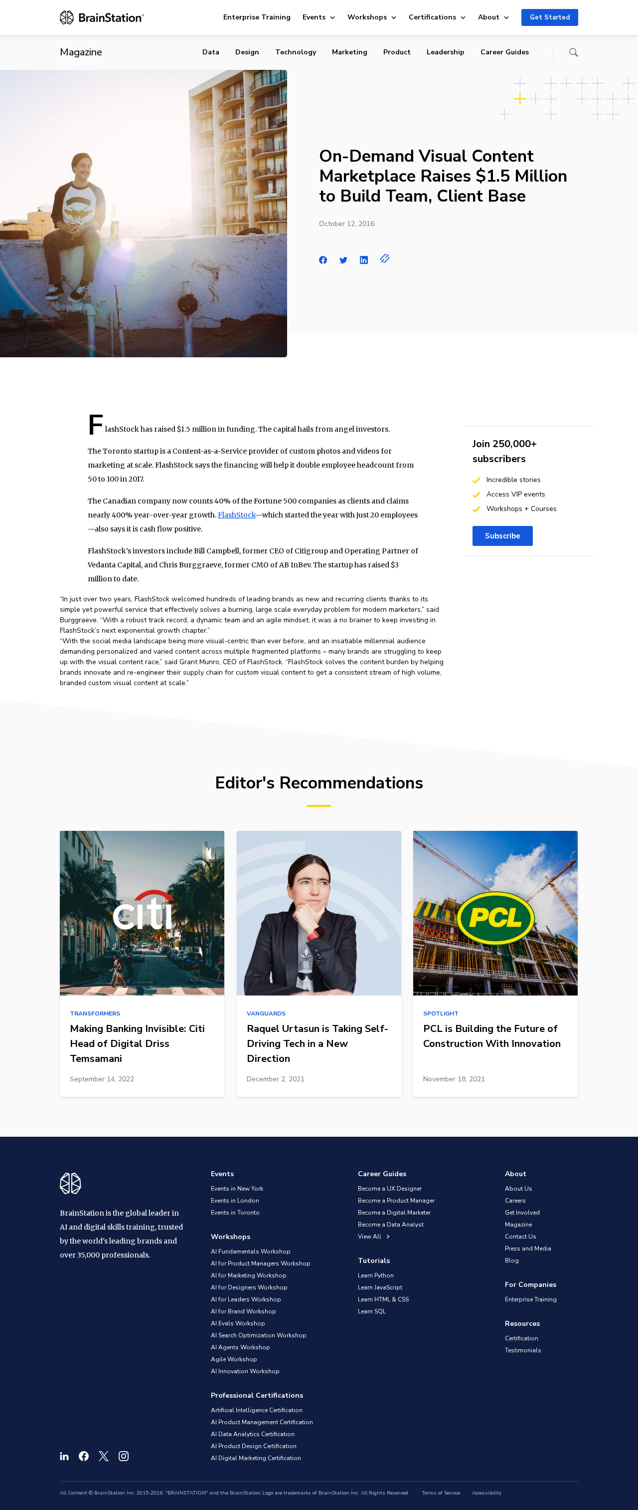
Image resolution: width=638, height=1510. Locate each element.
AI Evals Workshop (238, 1323)
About (488, 17)
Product (397, 52)
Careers (515, 1201)
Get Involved (522, 1213)
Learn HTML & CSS (383, 1299)
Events (314, 17)
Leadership (446, 52)
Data (210, 52)
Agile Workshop (234, 1359)
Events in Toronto (235, 1213)
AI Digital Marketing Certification (256, 1458)
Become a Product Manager (396, 1201)
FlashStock (236, 514)
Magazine (518, 1225)
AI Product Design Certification (254, 1446)
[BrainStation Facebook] (84, 1456)
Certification (521, 1338)
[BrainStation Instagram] (124, 1456)
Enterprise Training (257, 17)
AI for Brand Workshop (243, 1311)
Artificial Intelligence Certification (257, 1410)
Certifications (432, 17)
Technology (295, 52)
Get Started (550, 17)
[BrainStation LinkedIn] (64, 1456)
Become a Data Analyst (391, 1225)
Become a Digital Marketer (394, 1213)
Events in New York (237, 1189)
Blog (512, 1260)
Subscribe (502, 536)
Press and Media (528, 1249)
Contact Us (520, 1237)
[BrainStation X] (104, 1456)
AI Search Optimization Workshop (259, 1335)
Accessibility (486, 1493)
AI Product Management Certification (262, 1422)
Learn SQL (372, 1311)
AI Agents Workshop (240, 1347)
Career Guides (504, 52)
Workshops (367, 17)
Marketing (349, 52)
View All (370, 1237)
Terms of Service (441, 1493)
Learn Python (376, 1275)
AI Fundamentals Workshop (251, 1252)
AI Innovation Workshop (245, 1371)
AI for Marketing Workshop (249, 1275)
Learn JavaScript (380, 1287)
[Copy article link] (385, 258)
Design (247, 52)
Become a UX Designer (390, 1189)
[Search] (573, 52)
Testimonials (523, 1350)
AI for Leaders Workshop (246, 1299)
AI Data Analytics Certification (253, 1434)
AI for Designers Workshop (249, 1287)
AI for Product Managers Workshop (261, 1263)
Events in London (235, 1201)
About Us (518, 1189)
